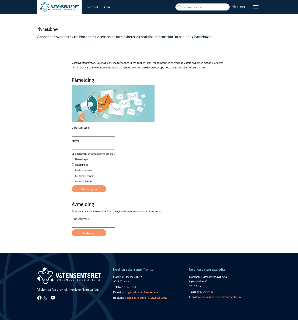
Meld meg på (89, 189)
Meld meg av (89, 232)
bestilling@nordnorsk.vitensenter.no (146, 297)
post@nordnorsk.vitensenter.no (140, 292)
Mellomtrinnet (83, 170)
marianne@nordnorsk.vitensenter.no (219, 296)
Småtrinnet (81, 164)
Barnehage (81, 159)
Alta (106, 7)
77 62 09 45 (130, 286)
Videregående (83, 181)
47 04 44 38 (206, 291)
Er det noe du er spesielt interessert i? (93, 153)
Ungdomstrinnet (84, 175)
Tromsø (92, 7)
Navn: (75, 140)
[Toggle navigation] (256, 7)
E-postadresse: (81, 127)
